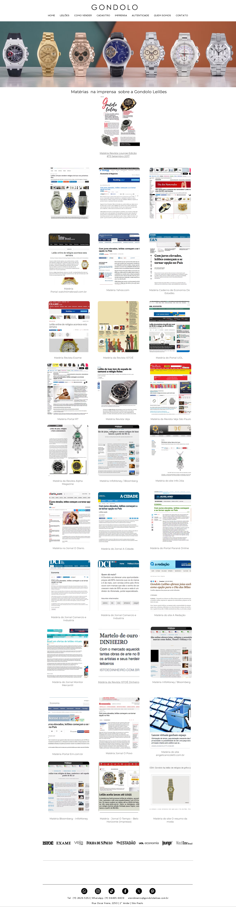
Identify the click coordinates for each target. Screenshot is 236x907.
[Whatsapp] (84, 891)
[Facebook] (125, 891)
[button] (64, 15)
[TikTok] (112, 891)
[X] (139, 891)
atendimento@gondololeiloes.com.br (148, 898)
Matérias (75, 91)
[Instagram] (98, 891)
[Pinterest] (152, 891)
